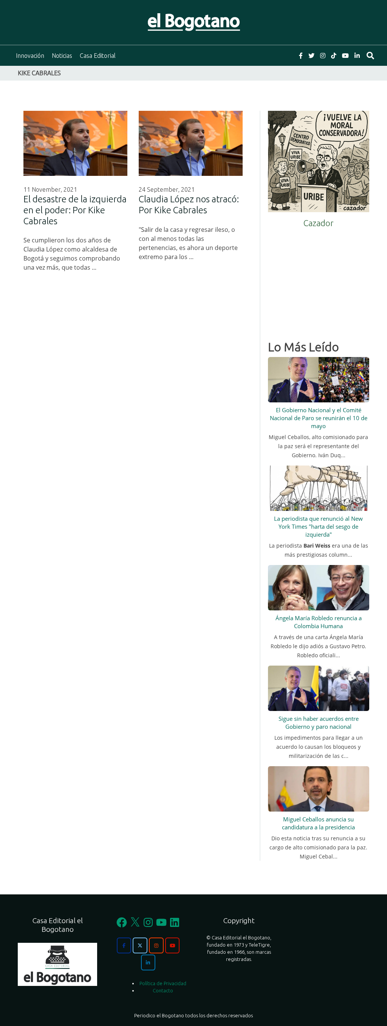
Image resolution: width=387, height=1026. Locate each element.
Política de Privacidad (162, 983)
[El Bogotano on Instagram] (156, 945)
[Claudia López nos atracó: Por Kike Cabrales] (191, 143)
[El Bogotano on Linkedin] (148, 962)
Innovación (30, 55)
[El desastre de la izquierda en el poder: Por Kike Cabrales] (75, 143)
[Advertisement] (318, 281)
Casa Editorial (98, 55)
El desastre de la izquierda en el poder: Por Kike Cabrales (75, 210)
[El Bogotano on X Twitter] (140, 945)
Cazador (318, 223)
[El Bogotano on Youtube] (172, 945)
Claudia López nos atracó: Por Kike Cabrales (189, 204)
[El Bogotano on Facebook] (124, 945)
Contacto (163, 990)
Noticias (62, 55)
